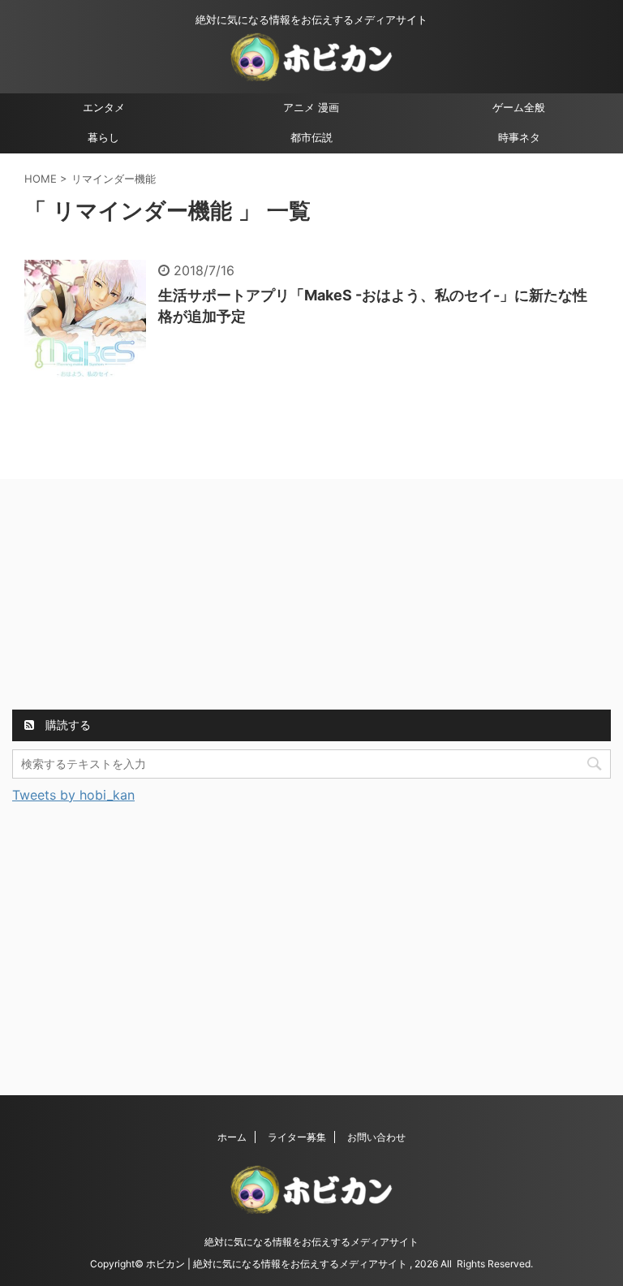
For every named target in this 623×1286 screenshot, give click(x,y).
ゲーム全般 (518, 107)
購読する (66, 724)
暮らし (103, 138)
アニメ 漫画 (311, 107)
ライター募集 (297, 1137)
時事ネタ (519, 138)
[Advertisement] (134, 596)
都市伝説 (311, 138)
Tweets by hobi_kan (73, 795)
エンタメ (104, 107)
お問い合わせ (376, 1137)
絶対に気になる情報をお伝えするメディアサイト (311, 1242)
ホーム (232, 1137)
